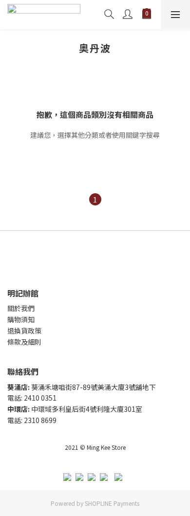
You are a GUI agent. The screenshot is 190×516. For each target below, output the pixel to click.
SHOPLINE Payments (112, 503)
